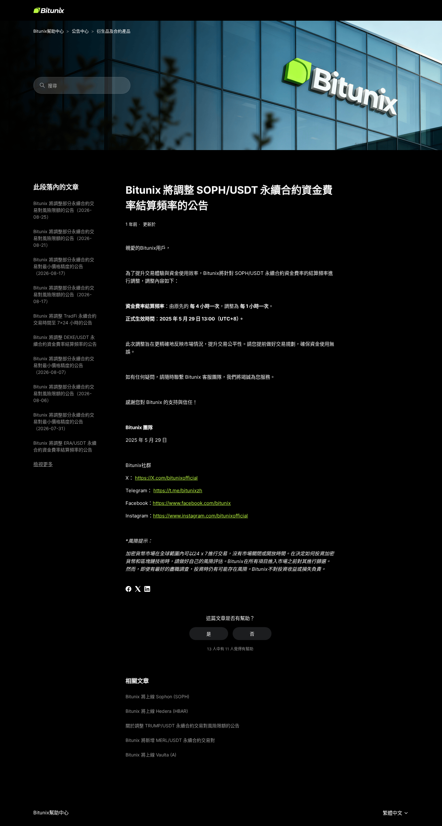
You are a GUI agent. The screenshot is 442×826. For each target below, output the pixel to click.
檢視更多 (43, 464)
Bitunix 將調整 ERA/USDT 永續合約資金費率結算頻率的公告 (64, 446)
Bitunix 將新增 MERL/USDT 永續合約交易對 (170, 740)
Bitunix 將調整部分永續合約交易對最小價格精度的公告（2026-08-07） (63, 365)
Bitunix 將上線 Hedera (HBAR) (157, 711)
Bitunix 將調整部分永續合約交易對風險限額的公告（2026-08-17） (63, 294)
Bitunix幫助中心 (48, 31)
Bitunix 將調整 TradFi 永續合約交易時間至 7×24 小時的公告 (64, 319)
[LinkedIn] (147, 589)
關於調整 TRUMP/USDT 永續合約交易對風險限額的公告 (182, 725)
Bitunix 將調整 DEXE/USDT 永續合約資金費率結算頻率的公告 (65, 340)
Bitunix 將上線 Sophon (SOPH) (157, 696)
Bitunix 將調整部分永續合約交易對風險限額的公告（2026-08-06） (63, 393)
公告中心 (80, 31)
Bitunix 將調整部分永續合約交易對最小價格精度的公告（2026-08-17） (63, 266)
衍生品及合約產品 (113, 31)
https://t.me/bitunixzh (177, 490)
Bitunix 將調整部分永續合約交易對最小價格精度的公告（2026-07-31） (63, 421)
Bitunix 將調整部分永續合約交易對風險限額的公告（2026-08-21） (63, 238)
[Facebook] (128, 589)
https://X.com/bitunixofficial (166, 478)
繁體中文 (393, 813)
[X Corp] (138, 589)
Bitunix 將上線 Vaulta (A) (151, 754)
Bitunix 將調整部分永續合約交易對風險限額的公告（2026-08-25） (63, 210)
